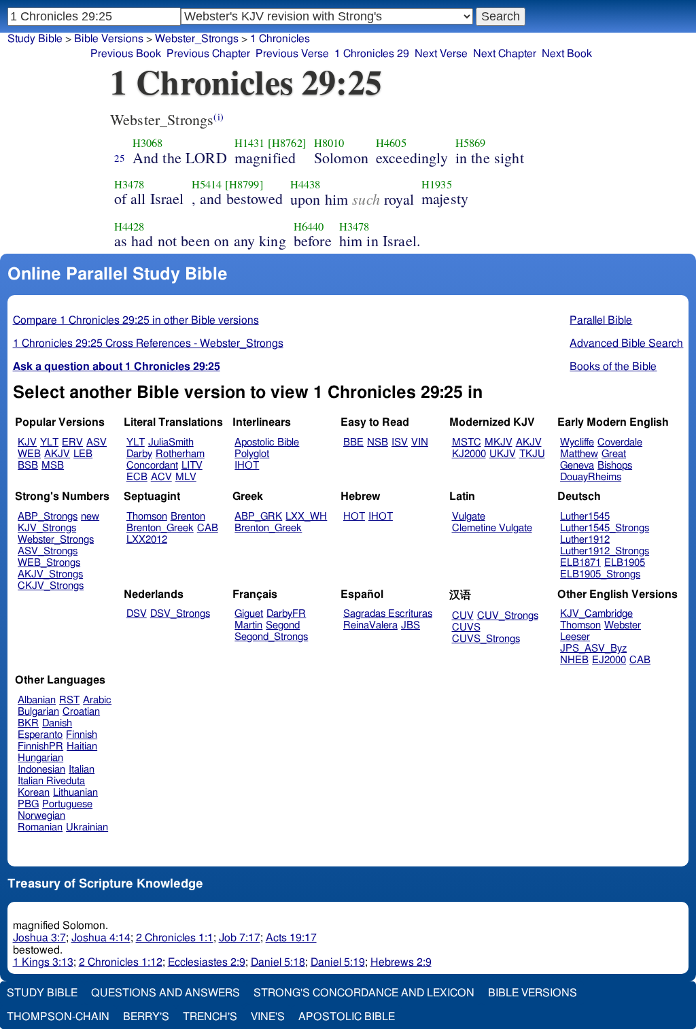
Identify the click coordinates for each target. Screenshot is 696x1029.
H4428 (129, 226)
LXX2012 (146, 540)
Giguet (248, 614)
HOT (354, 516)
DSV (136, 614)
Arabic (97, 700)
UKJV (502, 454)
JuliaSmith (171, 442)
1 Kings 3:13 (43, 962)
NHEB (574, 660)
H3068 (148, 142)
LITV (192, 465)
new (90, 516)
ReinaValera (370, 625)
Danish (57, 723)
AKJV (57, 454)
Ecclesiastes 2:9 (206, 962)
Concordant (152, 465)
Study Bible (35, 38)
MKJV (498, 442)
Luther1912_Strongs (604, 551)
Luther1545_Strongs (604, 528)
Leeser (575, 637)
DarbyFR (286, 614)
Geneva (577, 465)
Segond (283, 625)
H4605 (391, 142)
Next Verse (441, 53)
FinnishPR (40, 746)
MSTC (466, 442)
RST (69, 700)
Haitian (82, 746)
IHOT (246, 465)
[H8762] (287, 142)
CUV (463, 616)
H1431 (249, 142)
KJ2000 (469, 454)
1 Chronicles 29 (371, 53)
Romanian (40, 827)
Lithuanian (75, 793)
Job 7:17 (239, 937)
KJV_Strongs (47, 528)
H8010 (329, 142)
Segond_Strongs (271, 637)
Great (614, 454)
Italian (81, 769)
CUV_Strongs (507, 616)
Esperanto (40, 735)
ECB (136, 477)
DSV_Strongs (180, 614)
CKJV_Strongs (51, 586)
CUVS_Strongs (486, 639)
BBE (353, 442)
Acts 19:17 (291, 937)
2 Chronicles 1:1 (174, 937)
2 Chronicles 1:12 (120, 962)
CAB (207, 528)
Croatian (81, 712)
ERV (72, 442)
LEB (82, 454)
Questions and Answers (165, 993)
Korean (34, 793)
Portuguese (67, 804)
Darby (139, 454)
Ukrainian (87, 827)
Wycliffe (577, 442)
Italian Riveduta (51, 781)
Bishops (614, 465)
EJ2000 (609, 660)
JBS (410, 625)
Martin (248, 625)
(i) (218, 116)
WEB (29, 454)
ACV (161, 477)
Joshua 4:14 (100, 937)
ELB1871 (580, 563)
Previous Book (125, 53)
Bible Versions (108, 38)
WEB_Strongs (49, 563)
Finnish (81, 735)
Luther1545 (585, 516)
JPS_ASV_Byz (593, 648)
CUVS (466, 627)
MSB (52, 465)
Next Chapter (504, 53)
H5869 (470, 142)
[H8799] (244, 184)
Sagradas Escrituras (387, 614)
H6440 (309, 226)
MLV (185, 477)
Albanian (37, 700)
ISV (400, 442)
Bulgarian (38, 712)
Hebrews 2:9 (401, 962)
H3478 (129, 184)
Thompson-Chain (58, 1016)
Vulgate (468, 516)
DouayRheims (590, 477)
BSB (28, 465)
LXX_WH (306, 516)
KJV (27, 442)
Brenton (188, 516)
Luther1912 (585, 540)
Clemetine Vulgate (492, 528)
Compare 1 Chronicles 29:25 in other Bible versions (136, 320)
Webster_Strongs (197, 38)
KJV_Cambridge (596, 614)
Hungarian (40, 758)
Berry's (146, 1016)
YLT (49, 442)
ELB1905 (624, 563)
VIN (419, 442)
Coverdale (619, 442)
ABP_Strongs (47, 516)
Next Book (567, 53)
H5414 (207, 184)
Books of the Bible (613, 366)
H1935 (436, 184)
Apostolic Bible (346, 1016)
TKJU (532, 454)
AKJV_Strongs (50, 574)
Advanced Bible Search (626, 343)
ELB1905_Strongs (600, 574)
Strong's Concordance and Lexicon (364, 993)
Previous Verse (292, 53)
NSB (377, 442)
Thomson (146, 516)
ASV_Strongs (47, 551)
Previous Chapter (208, 53)
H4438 (305, 184)
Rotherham (180, 454)
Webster (622, 625)
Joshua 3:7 (39, 937)
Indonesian (41, 769)
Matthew (579, 454)
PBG (28, 804)
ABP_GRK (258, 516)
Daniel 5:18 (278, 962)
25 (119, 158)
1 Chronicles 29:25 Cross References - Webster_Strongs (148, 343)
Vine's (268, 1016)
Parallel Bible (601, 320)
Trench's (210, 1016)
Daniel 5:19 (338, 962)
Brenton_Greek (160, 528)
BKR (28, 723)
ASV (96, 442)
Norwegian (41, 816)
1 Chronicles (280, 38)
